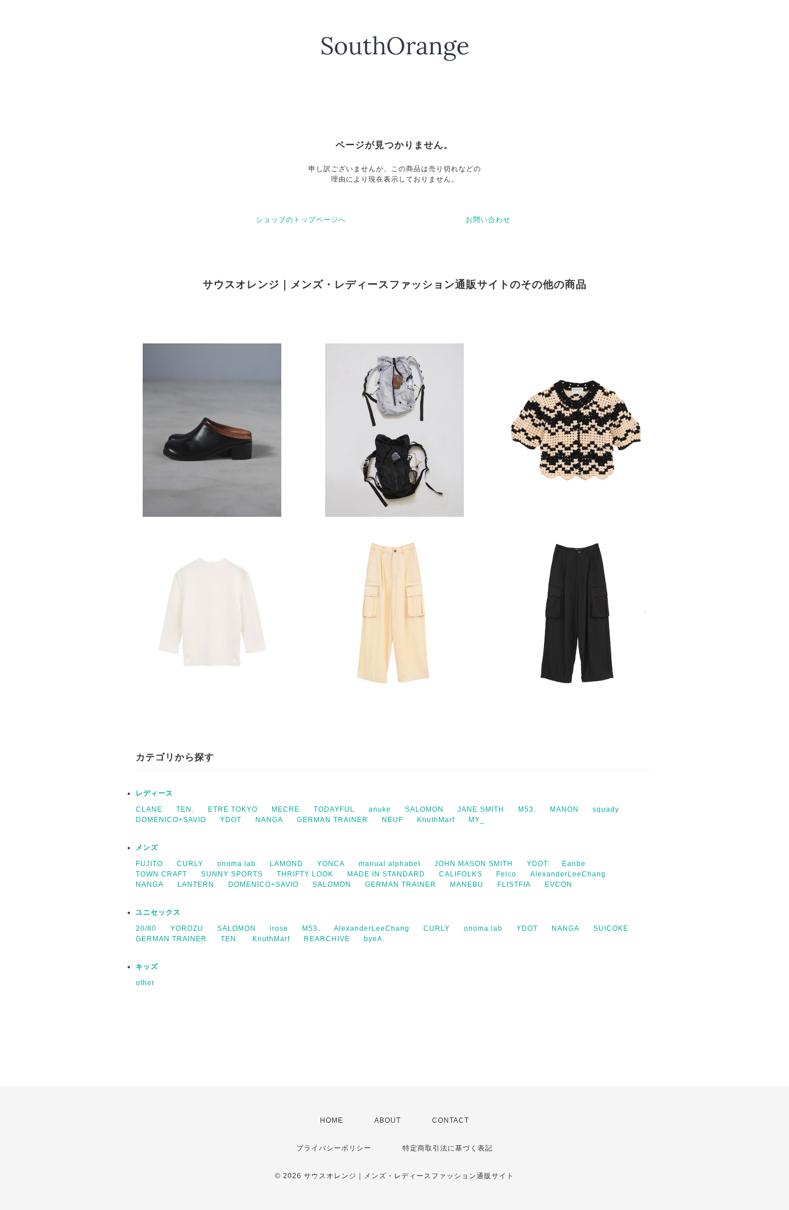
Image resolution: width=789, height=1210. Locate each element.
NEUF (392, 820)
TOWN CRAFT (161, 874)
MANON (564, 809)
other (145, 983)
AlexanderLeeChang (568, 874)
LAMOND (286, 864)
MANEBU (466, 884)
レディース (154, 793)
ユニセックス (158, 912)
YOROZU (186, 928)
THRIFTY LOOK (305, 874)
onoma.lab (236, 864)
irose (279, 928)
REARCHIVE (327, 939)
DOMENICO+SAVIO (171, 820)
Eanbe (574, 864)
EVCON (558, 884)
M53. (527, 809)
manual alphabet (389, 864)
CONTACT (450, 1120)
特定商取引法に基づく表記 (448, 1148)
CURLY (190, 864)
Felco (506, 874)
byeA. (374, 939)
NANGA (269, 820)
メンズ (147, 847)
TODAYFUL (334, 809)
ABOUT (387, 1120)
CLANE (149, 809)
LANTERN (195, 884)
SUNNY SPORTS (232, 874)
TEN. (185, 809)
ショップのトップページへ (301, 220)
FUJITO (149, 864)
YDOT (230, 820)
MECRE (285, 809)
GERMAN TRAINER (332, 820)
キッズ (147, 967)
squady (606, 809)
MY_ (476, 820)
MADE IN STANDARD (386, 874)
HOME (331, 1120)
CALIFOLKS (460, 874)
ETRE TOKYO (233, 809)
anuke (380, 809)
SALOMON (424, 809)
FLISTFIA (514, 884)
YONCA (331, 864)
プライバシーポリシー (333, 1148)
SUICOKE (610, 928)
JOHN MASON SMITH (473, 864)
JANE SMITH (480, 809)
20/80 (146, 928)
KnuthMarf (436, 820)
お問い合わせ (488, 220)
